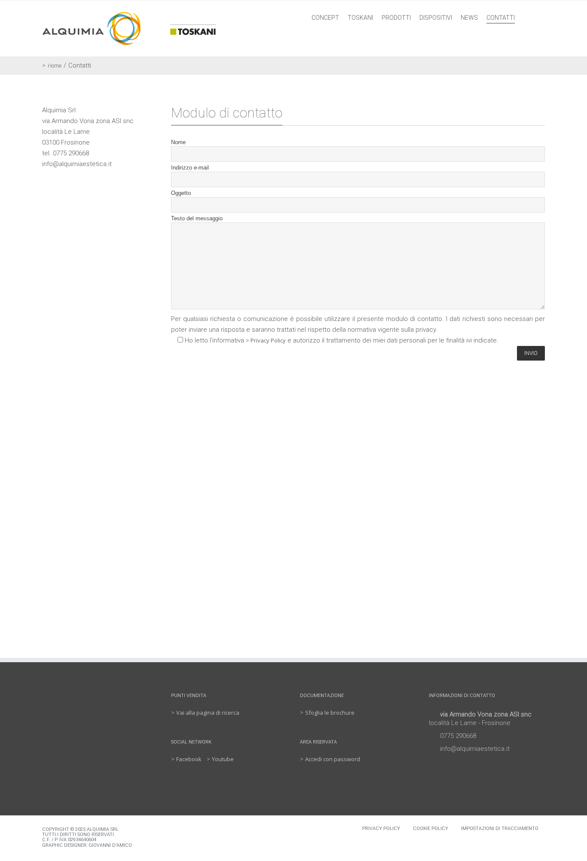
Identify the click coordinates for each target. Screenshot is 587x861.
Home (54, 65)
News (469, 17)
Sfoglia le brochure (330, 712)
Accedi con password (332, 759)
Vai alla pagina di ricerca (207, 712)
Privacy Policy (381, 828)
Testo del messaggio (197, 218)
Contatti (500, 17)
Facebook (189, 759)
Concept (325, 17)
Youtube (223, 759)
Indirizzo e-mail (190, 167)
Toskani (360, 17)
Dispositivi (435, 17)
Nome (178, 142)
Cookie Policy (430, 828)
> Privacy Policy (266, 340)
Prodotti (396, 17)
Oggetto (181, 193)
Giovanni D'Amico (110, 845)
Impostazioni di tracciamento (499, 828)
